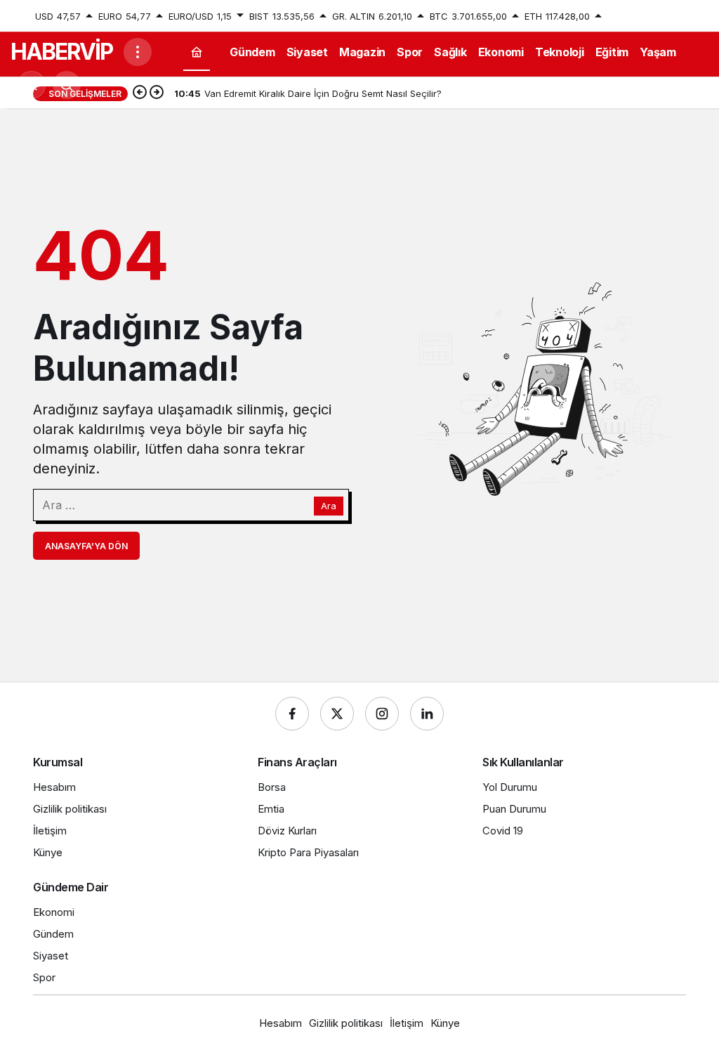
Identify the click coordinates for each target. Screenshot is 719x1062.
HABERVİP (61, 51)
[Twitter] (337, 713)
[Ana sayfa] (196, 51)
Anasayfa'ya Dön (86, 546)
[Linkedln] (427, 713)
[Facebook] (292, 713)
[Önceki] (139, 93)
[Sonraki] (156, 93)
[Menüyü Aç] (138, 52)
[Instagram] (382, 713)
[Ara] (67, 85)
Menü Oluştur (656, 16)
